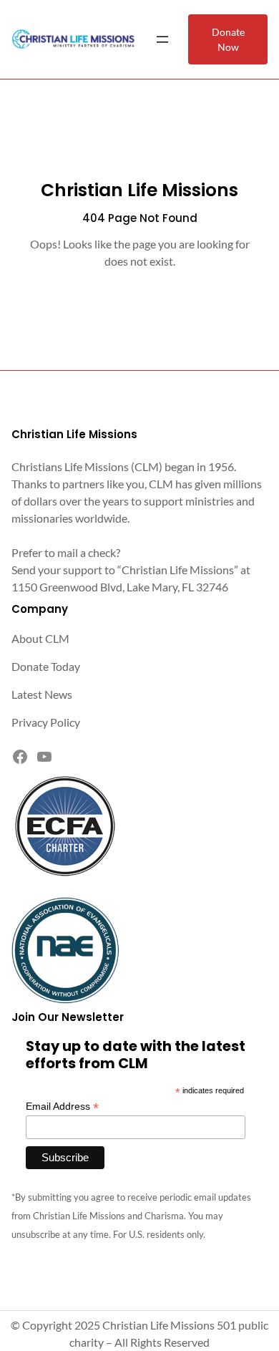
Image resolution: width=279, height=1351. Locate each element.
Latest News (41, 694)
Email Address (62, 1106)
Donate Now (228, 39)
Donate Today (45, 666)
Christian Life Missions (139, 190)
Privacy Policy (45, 722)
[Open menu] (162, 39)
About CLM (40, 638)
